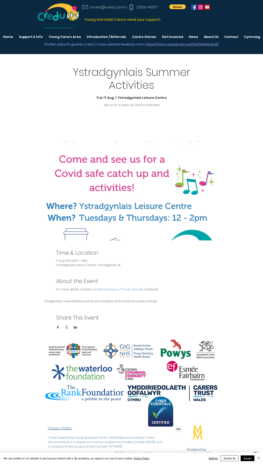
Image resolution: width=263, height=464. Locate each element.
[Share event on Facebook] (58, 327)
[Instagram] (200, 7)
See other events (131, 125)
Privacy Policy (141, 458)
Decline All (229, 458)
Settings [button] (213, 458)
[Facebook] (194, 7)
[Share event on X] (66, 327)
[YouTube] (207, 7)
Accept (247, 458)
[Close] (259, 458)
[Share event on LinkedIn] (75, 327)
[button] (177, 6)
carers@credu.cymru (108, 7)
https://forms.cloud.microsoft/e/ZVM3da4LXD (182, 44)
